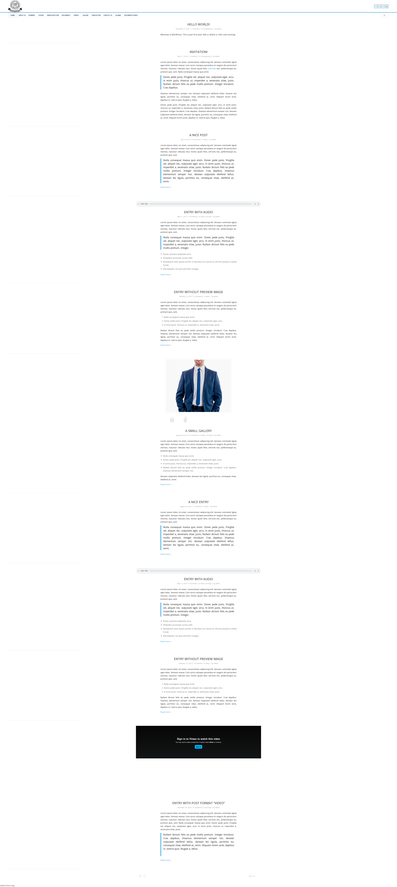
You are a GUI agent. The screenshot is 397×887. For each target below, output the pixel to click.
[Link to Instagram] (379, 6)
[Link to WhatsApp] (383, 6)
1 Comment (195, 29)
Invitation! (198, 52)
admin (219, 29)
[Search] (384, 15)
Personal (208, 216)
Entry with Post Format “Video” (198, 803)
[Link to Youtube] (386, 6)
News (206, 139)
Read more (165, 187)
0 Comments (196, 139)
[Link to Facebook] (375, 6)
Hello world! (198, 24)
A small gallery (198, 431)
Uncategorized (208, 29)
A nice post (198, 135)
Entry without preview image (198, 292)
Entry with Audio (198, 212)
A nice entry (198, 502)
